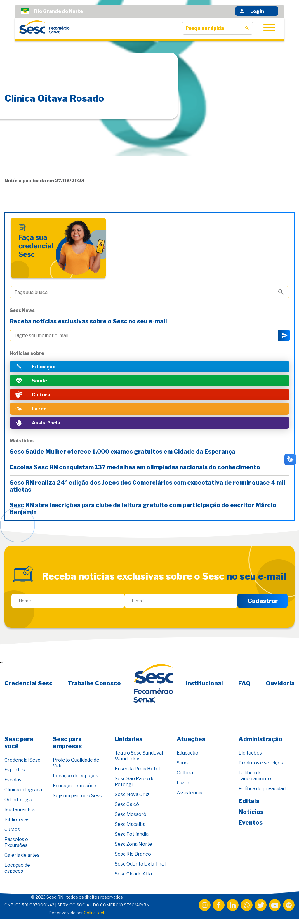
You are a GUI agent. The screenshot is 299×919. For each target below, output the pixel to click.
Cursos (12, 829)
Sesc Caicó (127, 804)
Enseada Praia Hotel (137, 768)
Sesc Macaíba (130, 824)
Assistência (189, 792)
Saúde (183, 763)
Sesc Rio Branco (133, 854)
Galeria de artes (21, 855)
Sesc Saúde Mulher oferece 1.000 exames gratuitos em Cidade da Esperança (123, 451)
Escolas (12, 780)
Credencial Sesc (28, 683)
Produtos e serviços (261, 763)
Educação (187, 753)
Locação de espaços (17, 868)
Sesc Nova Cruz (132, 794)
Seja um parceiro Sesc (77, 795)
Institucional (204, 683)
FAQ (244, 683)
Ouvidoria (280, 683)
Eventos (251, 822)
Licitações (250, 753)
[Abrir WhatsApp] (284, 904)
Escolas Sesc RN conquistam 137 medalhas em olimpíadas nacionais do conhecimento (135, 467)
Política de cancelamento (255, 775)
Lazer (183, 783)
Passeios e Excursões (16, 842)
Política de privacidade (263, 788)
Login (257, 11)
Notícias (251, 811)
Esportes (14, 770)
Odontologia (18, 799)
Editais (249, 800)
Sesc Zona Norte (133, 844)
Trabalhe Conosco (94, 683)
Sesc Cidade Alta (133, 874)
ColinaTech (94, 912)
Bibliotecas (16, 819)
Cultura (185, 773)
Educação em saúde (74, 785)
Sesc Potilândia (132, 834)
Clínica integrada (23, 790)
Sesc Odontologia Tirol (140, 864)
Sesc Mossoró (130, 814)
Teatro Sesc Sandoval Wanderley (139, 756)
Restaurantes (19, 809)
